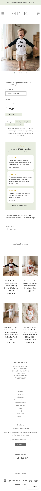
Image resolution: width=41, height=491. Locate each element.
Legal (20, 408)
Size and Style (9, 89)
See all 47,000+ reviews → (20, 205)
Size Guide (20, 413)
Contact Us (20, 394)
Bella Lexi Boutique (20, 473)
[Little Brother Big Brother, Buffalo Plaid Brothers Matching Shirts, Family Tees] (30, 266)
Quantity (8, 99)
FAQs (20, 411)
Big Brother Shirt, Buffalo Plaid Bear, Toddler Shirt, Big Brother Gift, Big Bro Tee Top (11, 285)
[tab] (10, 121)
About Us (21, 397)
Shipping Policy (20, 402)
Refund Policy (20, 405)
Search (20, 391)
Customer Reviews (20, 400)
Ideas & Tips (21, 416)
